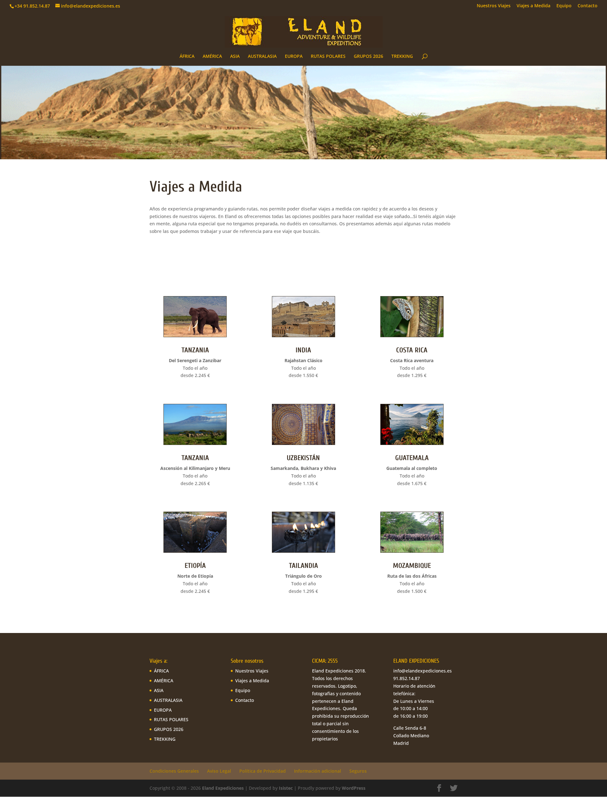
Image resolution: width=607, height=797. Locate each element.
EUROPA (294, 56)
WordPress (353, 788)
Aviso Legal (219, 771)
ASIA (235, 56)
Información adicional (317, 771)
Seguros (358, 771)
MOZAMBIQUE (412, 566)
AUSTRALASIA (262, 56)
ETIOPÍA (195, 566)
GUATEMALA (412, 458)
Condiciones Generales (174, 771)
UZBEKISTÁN (303, 458)
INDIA (303, 350)
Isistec (286, 788)
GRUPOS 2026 (368, 56)
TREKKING (402, 56)
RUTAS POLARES (328, 56)
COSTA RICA (411, 350)
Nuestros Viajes (494, 6)
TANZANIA (195, 350)
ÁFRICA (187, 56)
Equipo (564, 6)
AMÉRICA (212, 56)
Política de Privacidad (262, 771)
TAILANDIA (303, 566)
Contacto (588, 6)
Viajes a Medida (533, 6)
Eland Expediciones (223, 788)
